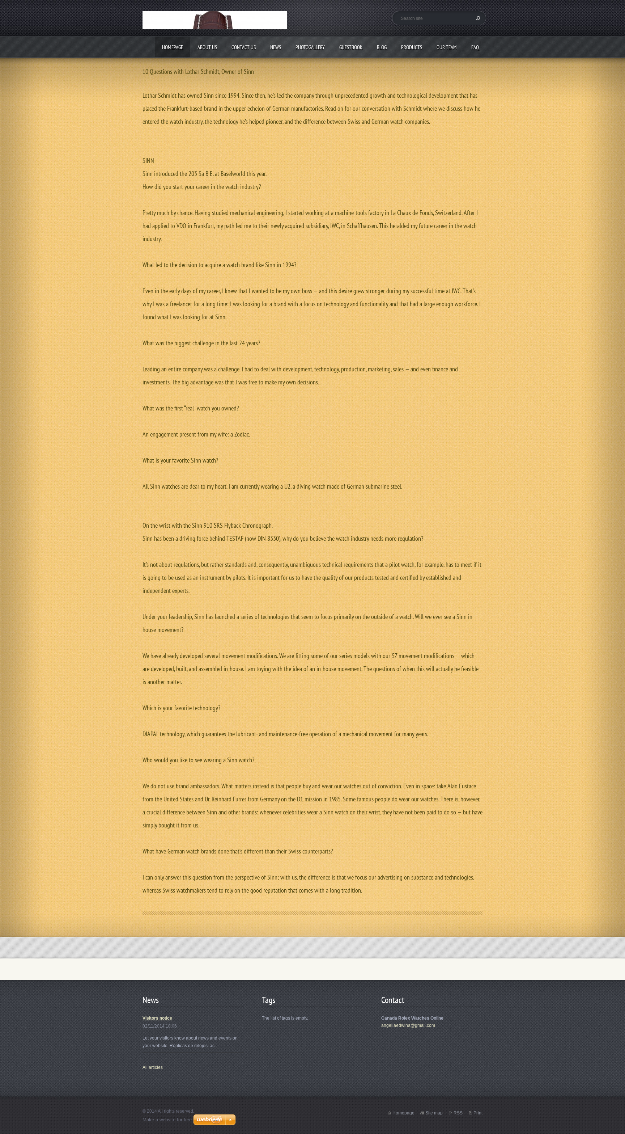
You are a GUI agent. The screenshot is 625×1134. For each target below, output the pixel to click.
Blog (382, 47)
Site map (434, 1113)
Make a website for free (167, 1119)
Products (411, 47)
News (275, 47)
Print (477, 1113)
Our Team (447, 47)
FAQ (475, 47)
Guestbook (350, 47)
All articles (153, 1067)
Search (477, 18)
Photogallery (310, 47)
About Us (207, 47)
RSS (458, 1113)
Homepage (172, 47)
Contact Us (243, 47)
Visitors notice (157, 1018)
